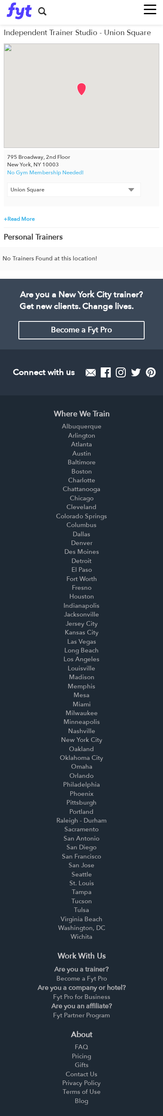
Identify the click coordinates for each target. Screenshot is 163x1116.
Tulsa (81, 910)
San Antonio (81, 838)
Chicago (82, 498)
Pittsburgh (81, 802)
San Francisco (81, 856)
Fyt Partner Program (81, 1015)
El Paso (81, 570)
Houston (81, 596)
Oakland (81, 749)
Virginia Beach (81, 919)
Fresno (82, 587)
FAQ (81, 1047)
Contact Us (81, 1074)
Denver (81, 543)
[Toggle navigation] (150, 6)
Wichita (81, 937)
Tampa (82, 892)
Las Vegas (81, 641)
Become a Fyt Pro (81, 330)
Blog (81, 1101)
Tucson (81, 901)
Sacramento (81, 829)
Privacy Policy (81, 1083)
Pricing (81, 1056)
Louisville (81, 668)
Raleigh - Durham (81, 820)
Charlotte (81, 480)
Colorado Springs (81, 516)
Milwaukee (82, 713)
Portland (81, 812)
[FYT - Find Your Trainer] (19, 10)
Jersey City (82, 623)
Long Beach (81, 650)
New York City (81, 740)
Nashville (81, 731)
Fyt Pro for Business (81, 997)
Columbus (81, 525)
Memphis (81, 686)
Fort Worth (81, 579)
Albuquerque (82, 426)
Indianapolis (81, 605)
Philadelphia (81, 784)
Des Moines (81, 552)
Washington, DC (81, 928)
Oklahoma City (81, 758)
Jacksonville (81, 614)
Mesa (81, 695)
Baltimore (82, 462)
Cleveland (81, 507)
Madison (81, 677)
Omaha (81, 766)
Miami (82, 704)
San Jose (81, 865)
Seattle (81, 874)
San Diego (81, 847)
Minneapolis (82, 722)
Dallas (81, 534)
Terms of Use (82, 1092)
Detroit (81, 561)
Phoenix (82, 794)
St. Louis (81, 883)
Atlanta (81, 444)
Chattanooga (81, 489)
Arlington (81, 435)
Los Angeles (81, 659)
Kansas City (82, 632)
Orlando (81, 776)
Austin (81, 453)
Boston (81, 471)
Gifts (82, 1065)
